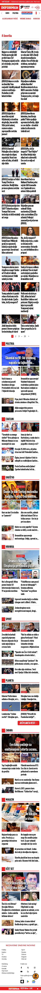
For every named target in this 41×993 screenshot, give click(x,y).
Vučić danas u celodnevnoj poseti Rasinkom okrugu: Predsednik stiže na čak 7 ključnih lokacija (10, 384)
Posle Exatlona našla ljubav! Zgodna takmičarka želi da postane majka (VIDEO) (25, 468)
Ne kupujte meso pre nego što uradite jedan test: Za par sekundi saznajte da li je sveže (29, 839)
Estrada (20, 878)
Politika (15, 13)
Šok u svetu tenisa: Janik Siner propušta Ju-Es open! (30, 328)
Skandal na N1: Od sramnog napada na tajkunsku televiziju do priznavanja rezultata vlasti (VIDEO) (20, 360)
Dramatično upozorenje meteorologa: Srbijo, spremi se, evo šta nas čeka (26, 537)
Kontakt (4, 969)
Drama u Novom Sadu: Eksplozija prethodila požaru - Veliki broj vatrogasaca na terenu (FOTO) (20, 563)
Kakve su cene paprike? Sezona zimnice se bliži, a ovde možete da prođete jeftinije (26, 529)
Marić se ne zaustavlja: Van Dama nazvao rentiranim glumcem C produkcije (27, 782)
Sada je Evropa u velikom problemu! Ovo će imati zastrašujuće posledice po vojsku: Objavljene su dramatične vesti (29, 273)
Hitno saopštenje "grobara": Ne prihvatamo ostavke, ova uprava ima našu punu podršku (27, 662)
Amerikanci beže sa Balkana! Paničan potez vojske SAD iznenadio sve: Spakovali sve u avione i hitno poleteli (29, 185)
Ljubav (4, 830)
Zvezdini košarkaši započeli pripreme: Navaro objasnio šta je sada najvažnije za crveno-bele (10, 640)
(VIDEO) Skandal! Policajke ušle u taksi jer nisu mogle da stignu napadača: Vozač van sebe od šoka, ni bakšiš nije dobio (10, 156)
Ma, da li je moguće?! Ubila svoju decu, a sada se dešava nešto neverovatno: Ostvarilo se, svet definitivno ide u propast (29, 245)
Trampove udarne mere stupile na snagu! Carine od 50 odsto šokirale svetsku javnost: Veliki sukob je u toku (10, 273)
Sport (23, 950)
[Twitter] (30, 967)
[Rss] (30, 971)
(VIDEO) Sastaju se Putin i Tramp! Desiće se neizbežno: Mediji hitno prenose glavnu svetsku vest (11, 185)
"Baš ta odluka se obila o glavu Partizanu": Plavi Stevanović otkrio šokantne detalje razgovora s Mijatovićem (30, 640)
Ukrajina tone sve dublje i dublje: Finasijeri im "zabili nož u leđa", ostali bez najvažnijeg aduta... (30, 698)
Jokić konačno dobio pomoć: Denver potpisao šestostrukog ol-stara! (10, 328)
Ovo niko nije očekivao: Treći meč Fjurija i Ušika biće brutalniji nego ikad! (27, 671)
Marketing (5, 964)
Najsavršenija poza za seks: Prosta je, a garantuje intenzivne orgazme (10, 839)
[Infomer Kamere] (25, 8)
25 (25, 336)
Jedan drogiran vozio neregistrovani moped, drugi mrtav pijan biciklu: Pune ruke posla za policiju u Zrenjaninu (26, 610)
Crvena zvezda (7, 630)
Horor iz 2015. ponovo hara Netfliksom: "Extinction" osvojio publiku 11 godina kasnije (27, 790)
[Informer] (32, 7)
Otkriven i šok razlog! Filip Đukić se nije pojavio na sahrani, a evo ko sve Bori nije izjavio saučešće (30, 910)
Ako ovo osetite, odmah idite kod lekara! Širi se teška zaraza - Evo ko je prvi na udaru (29, 517)
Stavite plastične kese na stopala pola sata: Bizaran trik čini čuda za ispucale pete (27, 859)
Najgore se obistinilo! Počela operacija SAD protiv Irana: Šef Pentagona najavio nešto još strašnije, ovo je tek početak (10, 59)
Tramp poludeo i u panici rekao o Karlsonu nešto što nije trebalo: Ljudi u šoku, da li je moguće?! (10, 298)
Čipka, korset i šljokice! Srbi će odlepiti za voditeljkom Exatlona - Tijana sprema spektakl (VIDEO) (27, 459)
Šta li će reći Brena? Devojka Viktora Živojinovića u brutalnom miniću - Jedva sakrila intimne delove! (11, 910)
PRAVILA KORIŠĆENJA (8, 973)
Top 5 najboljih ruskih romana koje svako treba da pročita (11, 768)
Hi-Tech (20, 809)
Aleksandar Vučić (10, 19)
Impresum (5, 971)
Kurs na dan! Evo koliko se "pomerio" (10, 514)
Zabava (23, 954)
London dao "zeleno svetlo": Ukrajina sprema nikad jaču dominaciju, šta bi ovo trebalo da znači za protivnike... (11, 716)
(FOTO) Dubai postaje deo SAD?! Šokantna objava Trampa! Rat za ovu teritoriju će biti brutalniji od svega (11, 211)
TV (2, 954)
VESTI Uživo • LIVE (26, 988)
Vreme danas (25, 19)
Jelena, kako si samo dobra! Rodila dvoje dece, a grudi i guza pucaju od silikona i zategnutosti (26, 923)
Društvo (20, 487)
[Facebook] (23, 967)
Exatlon (4, 430)
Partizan (24, 630)
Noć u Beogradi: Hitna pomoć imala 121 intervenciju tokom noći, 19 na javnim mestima (11, 586)
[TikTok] (36, 971)
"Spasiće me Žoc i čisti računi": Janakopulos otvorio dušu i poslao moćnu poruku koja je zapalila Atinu (26, 654)
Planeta (4, 692)
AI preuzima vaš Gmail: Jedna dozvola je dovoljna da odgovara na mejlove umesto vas (26, 851)
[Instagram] (36, 967)
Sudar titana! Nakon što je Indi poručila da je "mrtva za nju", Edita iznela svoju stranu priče (26, 932)
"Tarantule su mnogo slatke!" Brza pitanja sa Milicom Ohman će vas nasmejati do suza (10, 439)
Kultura (20, 740)
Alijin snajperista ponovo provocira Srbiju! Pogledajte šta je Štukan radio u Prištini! (26, 410)
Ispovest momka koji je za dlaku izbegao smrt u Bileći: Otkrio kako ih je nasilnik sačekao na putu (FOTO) (26, 601)
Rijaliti (23, 900)
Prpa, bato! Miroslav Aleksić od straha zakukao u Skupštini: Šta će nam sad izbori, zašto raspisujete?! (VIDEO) (26, 401)
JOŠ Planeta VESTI (27, 723)
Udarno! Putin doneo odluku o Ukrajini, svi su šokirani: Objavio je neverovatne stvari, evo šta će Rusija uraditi (10, 698)
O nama (4, 966)
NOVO (7, 13)
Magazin (23, 957)
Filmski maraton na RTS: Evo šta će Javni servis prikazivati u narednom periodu (30, 770)
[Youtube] (23, 971)
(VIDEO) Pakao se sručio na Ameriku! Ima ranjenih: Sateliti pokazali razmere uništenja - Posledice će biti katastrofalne (11, 88)
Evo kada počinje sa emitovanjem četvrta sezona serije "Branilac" (20, 747)
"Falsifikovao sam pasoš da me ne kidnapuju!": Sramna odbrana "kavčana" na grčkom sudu (30, 588)
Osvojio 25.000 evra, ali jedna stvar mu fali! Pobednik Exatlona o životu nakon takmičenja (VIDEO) (27, 451)
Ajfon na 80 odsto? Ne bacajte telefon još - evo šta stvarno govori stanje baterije (20, 816)
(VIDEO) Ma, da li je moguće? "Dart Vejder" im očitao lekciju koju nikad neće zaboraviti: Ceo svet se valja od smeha (29, 156)
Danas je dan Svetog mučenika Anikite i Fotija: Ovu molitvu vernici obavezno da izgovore (21, 494)
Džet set (23, 959)
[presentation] (1, 13)
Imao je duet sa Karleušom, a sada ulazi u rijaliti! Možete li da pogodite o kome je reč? (30, 439)
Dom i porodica (26, 830)
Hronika (20, 556)
